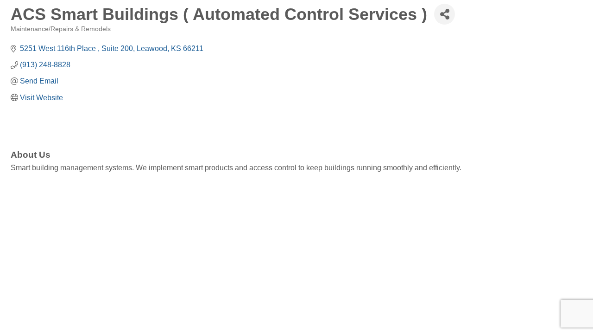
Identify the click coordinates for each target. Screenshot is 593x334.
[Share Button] (444, 14)
